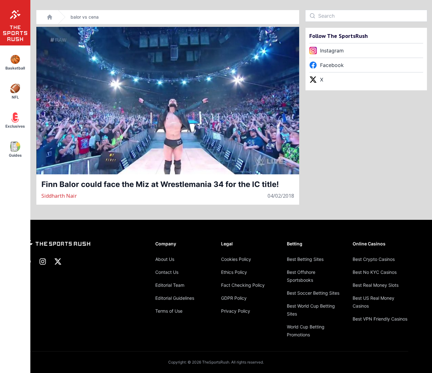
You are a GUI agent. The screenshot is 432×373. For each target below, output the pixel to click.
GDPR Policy (234, 298)
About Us (164, 259)
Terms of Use (168, 311)
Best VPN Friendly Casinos (380, 319)
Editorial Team (169, 285)
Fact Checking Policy (243, 285)
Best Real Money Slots (375, 285)
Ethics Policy (234, 272)
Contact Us (166, 272)
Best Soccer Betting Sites (313, 293)
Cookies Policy (236, 259)
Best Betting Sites (305, 259)
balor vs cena (85, 17)
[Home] (49, 17)
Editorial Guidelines (174, 298)
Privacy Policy (235, 311)
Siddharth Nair (59, 195)
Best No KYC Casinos (375, 272)
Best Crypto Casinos (374, 259)
